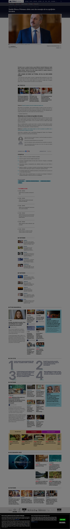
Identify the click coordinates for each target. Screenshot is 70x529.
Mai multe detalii (17, 519)
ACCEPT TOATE (62, 519)
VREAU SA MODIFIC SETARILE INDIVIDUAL (62, 522)
